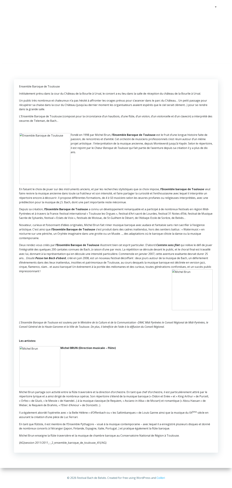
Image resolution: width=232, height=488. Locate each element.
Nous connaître (203, 6)
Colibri (161, 478)
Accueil (181, 6)
